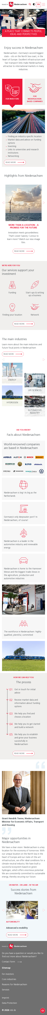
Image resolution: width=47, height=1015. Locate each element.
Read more (11, 162)
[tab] (12, 92)
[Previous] (3, 202)
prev (3, 359)
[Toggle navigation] (43, 4)
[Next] (44, 202)
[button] (29, 4)
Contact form (9, 962)
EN (38, 5)
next (44, 359)
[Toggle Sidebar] (42, 1010)
